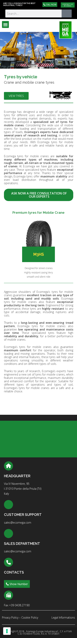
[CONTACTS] (8, 562)
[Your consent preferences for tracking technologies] (7, 631)
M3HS (38, 254)
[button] (5, 24)
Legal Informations (63, 617)
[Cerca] (67, 13)
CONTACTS (14, 572)
